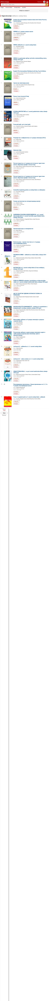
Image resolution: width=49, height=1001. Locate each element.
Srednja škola (17, 7)
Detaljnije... (16, 27)
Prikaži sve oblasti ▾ (24, 10)
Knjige (2, 7)
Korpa (4, 413)
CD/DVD (24, 7)
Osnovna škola (8, 7)
